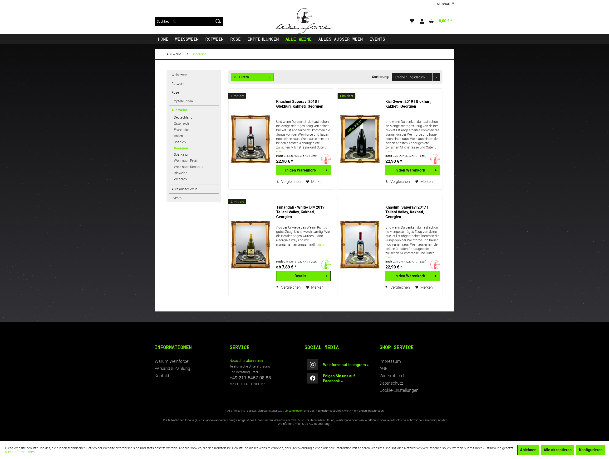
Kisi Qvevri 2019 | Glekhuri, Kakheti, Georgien (408, 104)
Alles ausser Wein (184, 189)
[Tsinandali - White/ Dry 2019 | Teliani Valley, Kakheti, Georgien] (251, 244)
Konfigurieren (591, 450)
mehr (280, 151)
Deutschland (183, 117)
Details (300, 276)
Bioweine (180, 173)
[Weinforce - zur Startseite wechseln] (304, 20)
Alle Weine (180, 110)
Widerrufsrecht (393, 375)
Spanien (180, 142)
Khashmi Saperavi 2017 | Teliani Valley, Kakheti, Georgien (406, 212)
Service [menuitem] (444, 4)
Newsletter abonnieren (246, 361)
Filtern (243, 77)
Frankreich (182, 130)
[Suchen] (218, 21)
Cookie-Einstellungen (398, 390)
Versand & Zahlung (172, 368)
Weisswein (179, 75)
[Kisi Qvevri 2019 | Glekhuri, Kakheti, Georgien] (360, 139)
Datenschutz (391, 383)
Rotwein (178, 84)
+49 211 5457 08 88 (250, 378)
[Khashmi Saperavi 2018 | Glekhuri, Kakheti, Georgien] (251, 139)
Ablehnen (528, 450)
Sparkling (181, 154)
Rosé (175, 92)
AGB (383, 368)
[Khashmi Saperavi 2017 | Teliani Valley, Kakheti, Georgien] (360, 244)
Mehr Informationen (20, 452)
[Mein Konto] (422, 21)
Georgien (181, 148)
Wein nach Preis (185, 161)
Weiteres (180, 179)
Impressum (390, 361)
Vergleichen (290, 181)
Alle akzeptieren (558, 450)
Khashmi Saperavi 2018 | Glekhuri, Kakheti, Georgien (299, 104)
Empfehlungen (182, 101)
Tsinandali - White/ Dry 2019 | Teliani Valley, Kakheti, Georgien (301, 212)
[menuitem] (189, 21)
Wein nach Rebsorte (188, 167)
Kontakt (162, 375)
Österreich (181, 123)
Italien (178, 136)
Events (177, 198)
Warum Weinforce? (172, 361)
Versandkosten (294, 410)
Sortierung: (380, 77)
